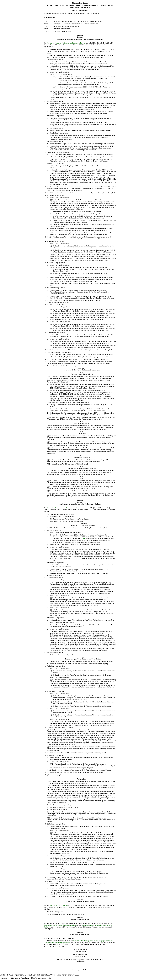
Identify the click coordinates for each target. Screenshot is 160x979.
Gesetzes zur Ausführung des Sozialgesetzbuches (60, 925)
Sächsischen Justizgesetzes (59, 905)
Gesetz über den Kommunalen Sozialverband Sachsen (64, 508)
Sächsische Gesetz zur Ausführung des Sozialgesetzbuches (66, 43)
